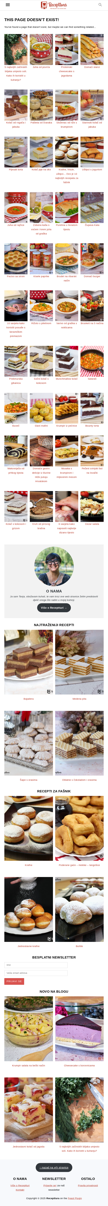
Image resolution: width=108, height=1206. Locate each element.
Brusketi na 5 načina (92, 323)
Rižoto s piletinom (41, 323)
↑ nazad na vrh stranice (54, 1167)
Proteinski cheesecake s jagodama (66, 71)
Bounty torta (92, 425)
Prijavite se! (50, 1185)
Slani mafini (41, 425)
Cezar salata (92, 524)
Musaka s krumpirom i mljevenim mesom (67, 472)
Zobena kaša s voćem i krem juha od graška (41, 229)
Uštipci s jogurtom (92, 169)
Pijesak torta (16, 169)
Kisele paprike (41, 276)
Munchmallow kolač (67, 379)
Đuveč (15, 425)
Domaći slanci (92, 67)
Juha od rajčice (15, 225)
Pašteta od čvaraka (41, 122)
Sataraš (92, 379)
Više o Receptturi (52, 607)
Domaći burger (92, 276)
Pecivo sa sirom (16, 276)
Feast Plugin (75, 1198)
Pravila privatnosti (88, 1185)
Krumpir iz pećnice (66, 425)
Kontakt (20, 1190)
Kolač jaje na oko (41, 169)
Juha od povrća (41, 67)
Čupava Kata (92, 225)
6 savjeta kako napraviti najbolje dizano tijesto (66, 528)
